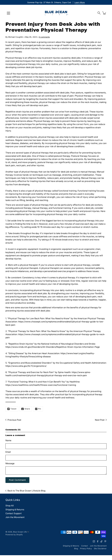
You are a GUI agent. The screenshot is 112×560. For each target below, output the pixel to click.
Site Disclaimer (100, 548)
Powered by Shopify (14, 534)
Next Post (99, 420)
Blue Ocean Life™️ (21, 532)
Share (27, 409)
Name (8, 440)
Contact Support (13, 513)
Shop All (9, 505)
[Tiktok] (101, 541)
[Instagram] (94, 541)
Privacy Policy (86, 548)
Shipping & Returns (14, 509)
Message (9, 463)
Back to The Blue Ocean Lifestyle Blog (26, 490)
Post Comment (17, 480)
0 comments (44, 37)
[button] (99, 13)
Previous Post (14, 420)
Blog (76, 548)
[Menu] (8, 13)
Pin (39, 409)
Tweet (13, 409)
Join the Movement (14, 517)
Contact (84, 546)
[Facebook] (97, 541)
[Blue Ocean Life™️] (56, 13)
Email (8, 452)
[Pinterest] (105, 541)
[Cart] (104, 13)
